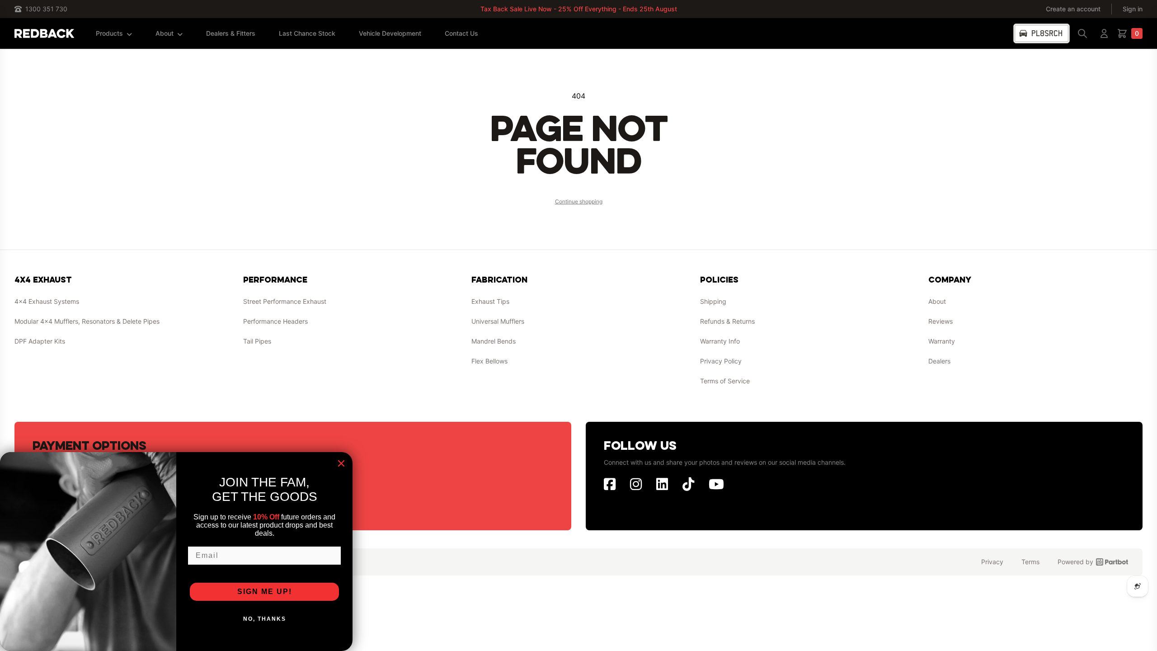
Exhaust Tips (490, 301)
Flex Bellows (489, 361)
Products (109, 33)
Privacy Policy (721, 361)
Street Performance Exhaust (284, 301)
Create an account (1073, 9)
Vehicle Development (390, 33)
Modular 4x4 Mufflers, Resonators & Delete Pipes (87, 321)
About (164, 33)
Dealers (939, 361)
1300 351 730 (46, 9)
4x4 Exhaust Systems (46, 301)
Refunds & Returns (727, 321)
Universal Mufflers (497, 321)
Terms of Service (725, 381)
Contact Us (461, 33)
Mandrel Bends (493, 341)
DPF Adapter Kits (39, 341)
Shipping (713, 301)
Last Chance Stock (307, 33)
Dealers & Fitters (230, 33)
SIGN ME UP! (264, 591)
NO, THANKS (264, 619)
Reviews (940, 321)
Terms (1030, 562)
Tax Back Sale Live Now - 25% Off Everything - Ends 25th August (578, 9)
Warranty (941, 341)
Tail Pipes (257, 341)
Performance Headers (275, 321)
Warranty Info (720, 341)
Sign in (1133, 9)
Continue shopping (578, 201)
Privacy (992, 562)
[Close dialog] (341, 463)
